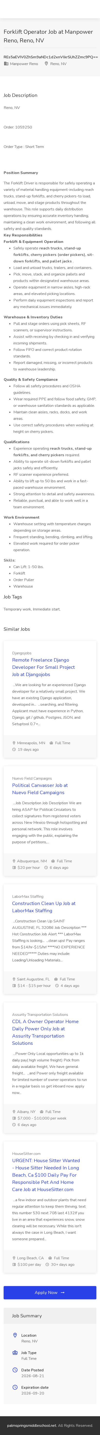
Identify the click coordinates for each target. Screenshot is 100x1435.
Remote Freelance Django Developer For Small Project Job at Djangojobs (43, 667)
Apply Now (47, 1292)
